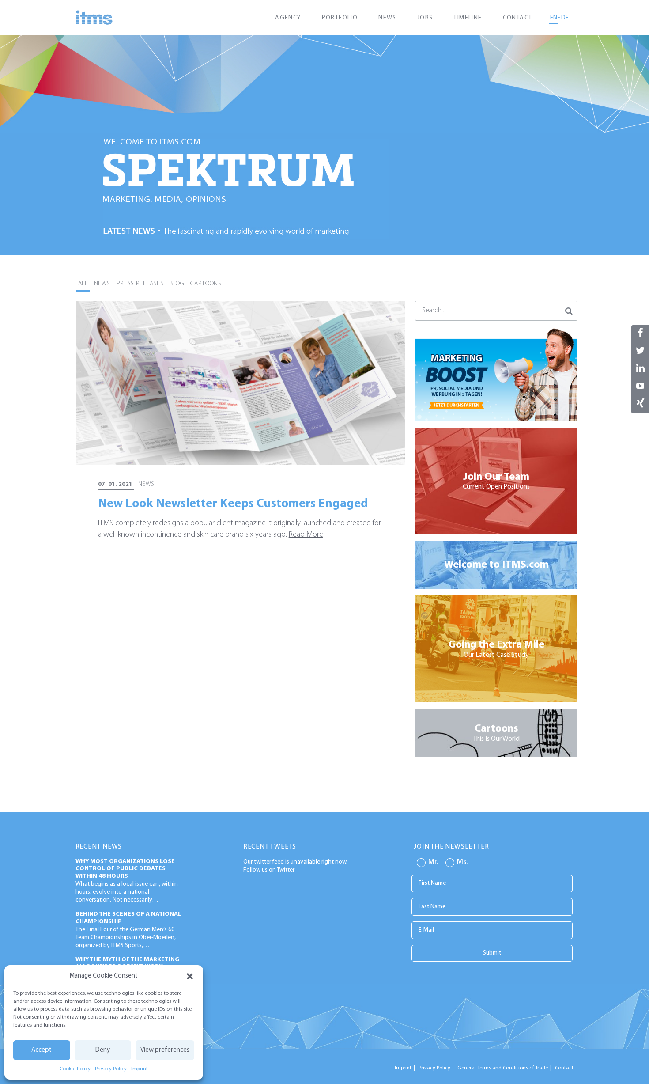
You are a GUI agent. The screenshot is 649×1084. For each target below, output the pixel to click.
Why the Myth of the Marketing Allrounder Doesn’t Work (127, 963)
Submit (492, 953)
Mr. (433, 862)
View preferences (164, 1050)
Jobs (425, 18)
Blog (177, 283)
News (387, 18)
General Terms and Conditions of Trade (502, 1068)
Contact (517, 18)
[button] (189, 976)
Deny (102, 1050)
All (83, 283)
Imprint (139, 1069)
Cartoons (206, 283)
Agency (288, 18)
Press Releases (140, 283)
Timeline (467, 18)
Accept (41, 1050)
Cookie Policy (75, 1069)
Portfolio (340, 18)
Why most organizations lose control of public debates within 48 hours (125, 869)
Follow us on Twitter (268, 870)
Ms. (462, 862)
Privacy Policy (111, 1069)
